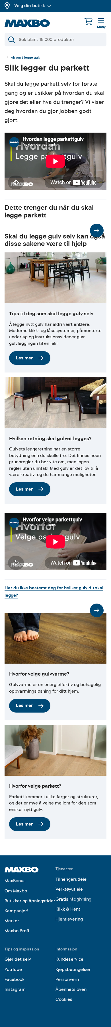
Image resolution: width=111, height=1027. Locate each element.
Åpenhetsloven (71, 989)
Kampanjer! (16, 911)
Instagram (15, 989)
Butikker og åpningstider (30, 901)
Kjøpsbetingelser (73, 969)
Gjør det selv (18, 959)
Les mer (24, 358)
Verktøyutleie (69, 889)
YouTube (13, 969)
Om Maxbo (16, 891)
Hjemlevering (69, 919)
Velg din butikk (29, 6)
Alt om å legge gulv (25, 57)
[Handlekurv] (88, 21)
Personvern (67, 979)
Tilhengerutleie (71, 879)
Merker (12, 921)
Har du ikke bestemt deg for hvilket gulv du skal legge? (54, 591)
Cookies (64, 999)
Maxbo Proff (17, 931)
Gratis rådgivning (73, 899)
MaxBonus (15, 881)
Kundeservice (69, 959)
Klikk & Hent (68, 909)
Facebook (14, 979)
